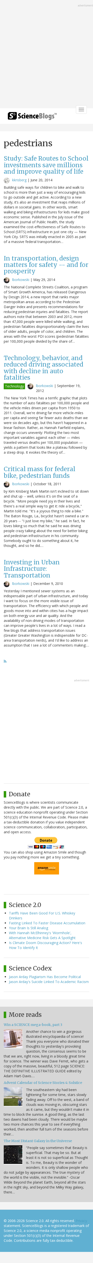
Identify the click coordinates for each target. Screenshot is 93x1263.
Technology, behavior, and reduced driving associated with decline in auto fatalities (43, 367)
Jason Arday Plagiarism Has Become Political (45, 976)
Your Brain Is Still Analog (28, 928)
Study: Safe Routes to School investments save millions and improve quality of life (46, 165)
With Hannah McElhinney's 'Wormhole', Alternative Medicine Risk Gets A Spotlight (42, 935)
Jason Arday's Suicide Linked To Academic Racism (49, 981)
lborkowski (20, 279)
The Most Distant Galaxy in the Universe (38, 1141)
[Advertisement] (46, 54)
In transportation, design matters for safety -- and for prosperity (46, 265)
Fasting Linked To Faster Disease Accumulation (47, 923)
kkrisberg (19, 180)
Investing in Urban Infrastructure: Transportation (32, 568)
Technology (14, 386)
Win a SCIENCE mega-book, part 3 (33, 1024)
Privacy (81, 1220)
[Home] (32, 117)
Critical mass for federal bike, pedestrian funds (39, 472)
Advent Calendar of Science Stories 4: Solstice (43, 1082)
